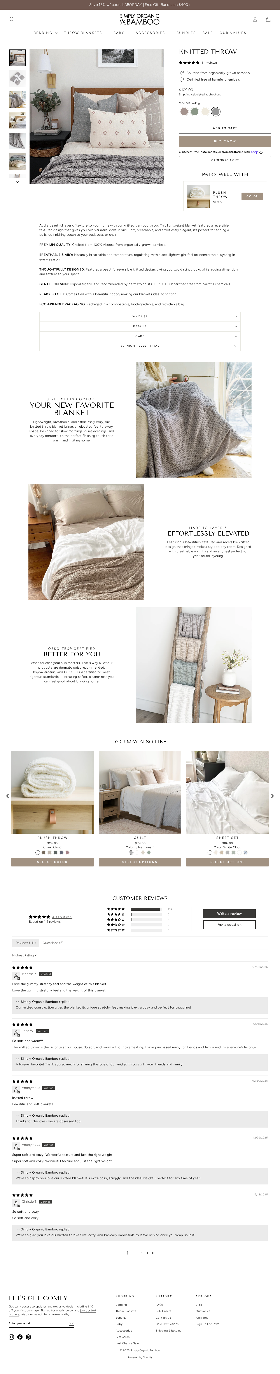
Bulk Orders (163, 1311)
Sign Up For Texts (207, 1324)
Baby (120, 33)
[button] (189, 63)
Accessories (151, 33)
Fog (215, 111)
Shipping (184, 94)
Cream (205, 111)
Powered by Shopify (140, 1357)
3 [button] (141, 1253)
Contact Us (163, 1317)
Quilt (140, 838)
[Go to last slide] (7, 796)
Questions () (53, 943)
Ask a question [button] (230, 924)
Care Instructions (167, 1324)
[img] (22, 968)
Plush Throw (220, 195)
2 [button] (134, 1253)
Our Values (233, 33)
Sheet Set (227, 838)
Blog (199, 1304)
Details (140, 326)
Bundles (186, 33)
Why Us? (140, 316)
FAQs (159, 1304)
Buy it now (225, 141)
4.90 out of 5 (62, 917)
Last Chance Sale (127, 1343)
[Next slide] (272, 796)
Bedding (44, 33)
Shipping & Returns (168, 1330)
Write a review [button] (229, 914)
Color (189, 103)
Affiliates (202, 1317)
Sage (194, 111)
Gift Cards (123, 1337)
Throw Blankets (84, 33)
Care (140, 336)
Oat (184, 111)
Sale (208, 33)
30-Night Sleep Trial (140, 345)
